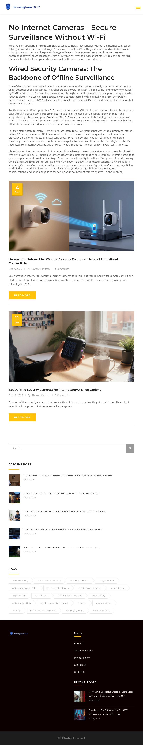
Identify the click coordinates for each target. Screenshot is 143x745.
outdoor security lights (25, 588)
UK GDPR (79, 672)
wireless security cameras (54, 603)
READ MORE (22, 295)
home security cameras (43, 610)
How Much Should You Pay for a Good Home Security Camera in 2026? (61, 493)
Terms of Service (83, 650)
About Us (79, 643)
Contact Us (80, 664)
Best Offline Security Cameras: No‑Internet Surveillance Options (55, 389)
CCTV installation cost (70, 595)
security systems (75, 610)
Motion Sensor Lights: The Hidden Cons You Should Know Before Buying (61, 547)
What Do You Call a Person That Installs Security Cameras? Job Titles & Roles (64, 511)
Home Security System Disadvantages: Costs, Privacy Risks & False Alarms (62, 529)
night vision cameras (89, 588)
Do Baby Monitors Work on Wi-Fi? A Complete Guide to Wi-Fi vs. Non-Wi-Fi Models (67, 475)
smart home (118, 588)
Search (130, 448)
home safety (99, 595)
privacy (16, 610)
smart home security (49, 580)
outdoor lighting (21, 603)
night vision (19, 595)
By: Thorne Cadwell (39, 395)
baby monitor (106, 580)
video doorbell (104, 603)
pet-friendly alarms (58, 588)
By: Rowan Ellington (38, 268)
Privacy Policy (82, 657)
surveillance (41, 595)
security (82, 603)
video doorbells (101, 610)
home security (20, 580)
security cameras (79, 580)
